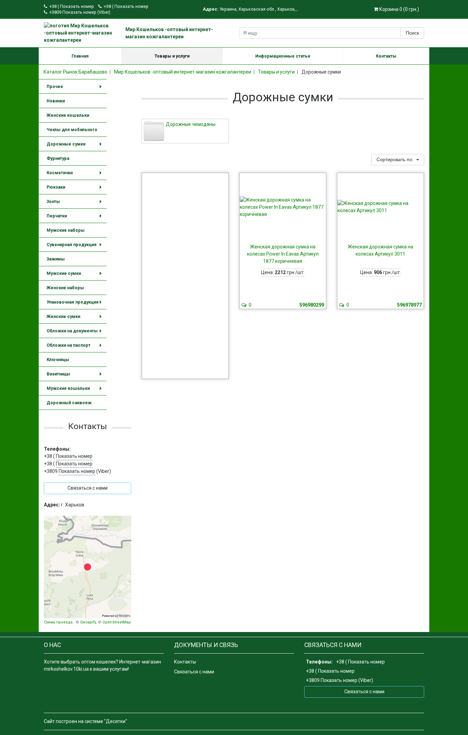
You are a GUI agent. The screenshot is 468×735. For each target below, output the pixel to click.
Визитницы (75, 376)
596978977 (409, 305)
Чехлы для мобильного (72, 129)
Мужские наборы (66, 230)
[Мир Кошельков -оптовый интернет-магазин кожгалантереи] (87, 567)
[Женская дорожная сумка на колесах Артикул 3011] (380, 207)
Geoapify (88, 622)
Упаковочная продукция (75, 304)
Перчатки (75, 218)
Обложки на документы (75, 333)
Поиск (412, 33)
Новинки (56, 100)
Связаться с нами (194, 671)
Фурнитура (58, 158)
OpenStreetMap (116, 622)
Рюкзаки (75, 189)
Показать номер (77, 6)
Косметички (75, 175)
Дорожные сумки (75, 146)
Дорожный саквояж (69, 402)
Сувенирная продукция (75, 247)
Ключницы (58, 359)
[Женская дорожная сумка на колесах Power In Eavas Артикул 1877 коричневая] (283, 207)
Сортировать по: (396, 159)
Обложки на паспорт (75, 347)
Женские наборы (65, 287)
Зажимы (56, 258)
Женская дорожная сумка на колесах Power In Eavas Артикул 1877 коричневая (283, 254)
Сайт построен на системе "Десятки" (85, 721)
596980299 (311, 305)
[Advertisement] (185, 275)
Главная (80, 56)
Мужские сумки (75, 276)
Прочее (75, 89)
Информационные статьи (282, 56)
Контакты (386, 56)
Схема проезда (58, 622)
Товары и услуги (172, 56)
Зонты (75, 204)
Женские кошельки (68, 115)
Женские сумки (75, 319)
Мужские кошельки (75, 391)
